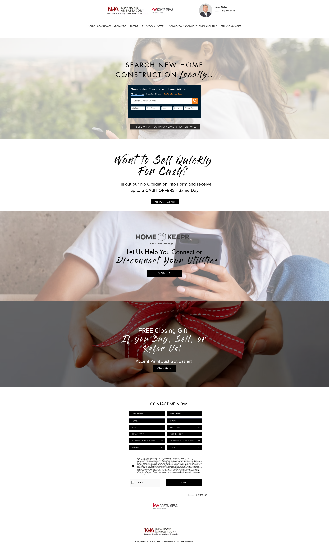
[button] (165, 126)
